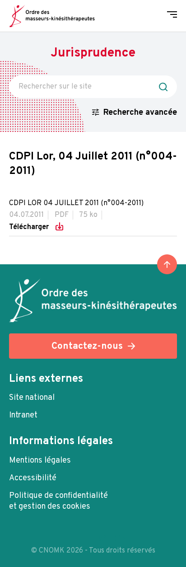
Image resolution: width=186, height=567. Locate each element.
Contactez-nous (87, 346)
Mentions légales (40, 460)
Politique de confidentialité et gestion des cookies (58, 501)
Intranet (23, 415)
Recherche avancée (140, 113)
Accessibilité (32, 478)
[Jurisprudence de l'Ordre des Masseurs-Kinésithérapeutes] (52, 15)
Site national (32, 398)
